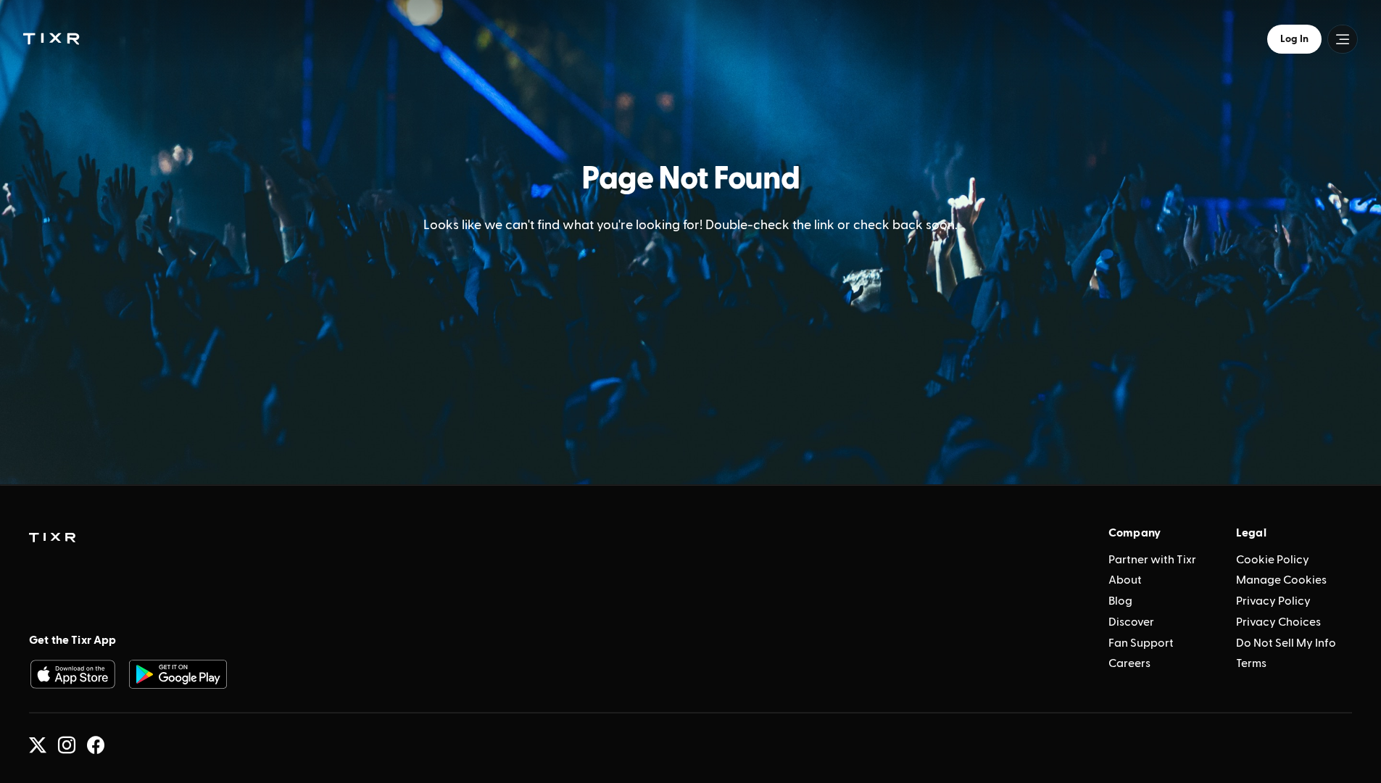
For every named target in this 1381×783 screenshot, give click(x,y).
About (1125, 580)
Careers (1129, 663)
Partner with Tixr (1152, 560)
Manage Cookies (1281, 580)
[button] (51, 38)
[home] (52, 538)
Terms (1251, 663)
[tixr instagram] (66, 745)
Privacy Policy (1273, 601)
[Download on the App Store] (72, 674)
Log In (1294, 39)
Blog (1120, 601)
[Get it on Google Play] (178, 674)
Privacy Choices (1278, 622)
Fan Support (1141, 643)
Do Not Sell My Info (1286, 643)
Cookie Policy (1272, 560)
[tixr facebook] (95, 745)
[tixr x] (37, 745)
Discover (1131, 622)
